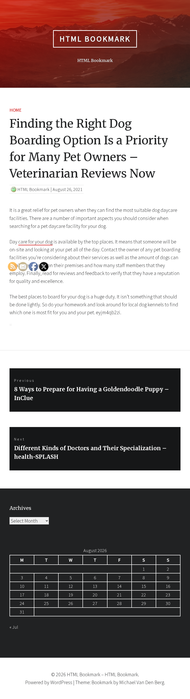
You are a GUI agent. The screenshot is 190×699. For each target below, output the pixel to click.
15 (143, 586)
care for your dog (35, 241)
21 (119, 595)
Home (15, 110)
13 (95, 586)
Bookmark (102, 682)
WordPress (61, 682)
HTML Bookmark (95, 39)
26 (70, 603)
